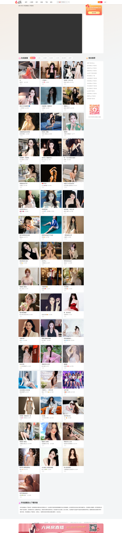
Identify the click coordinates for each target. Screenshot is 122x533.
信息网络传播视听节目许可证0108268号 (52, 524)
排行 (37, 2)
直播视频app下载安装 (92, 70)
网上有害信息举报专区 (88, 524)
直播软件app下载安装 (92, 68)
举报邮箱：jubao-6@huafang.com (77, 526)
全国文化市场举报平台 (63, 526)
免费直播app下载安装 (92, 93)
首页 (26, 2)
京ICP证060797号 (53, 522)
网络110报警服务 (48, 526)
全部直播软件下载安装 (92, 78)
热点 (22, 5)
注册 (105, 2)
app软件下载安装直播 (92, 73)
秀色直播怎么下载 (91, 75)
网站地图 (36, 527)
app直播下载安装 (91, 91)
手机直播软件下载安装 (92, 86)
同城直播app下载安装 (92, 80)
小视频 (31, 2)
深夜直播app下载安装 (92, 83)
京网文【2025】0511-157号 (76, 522)
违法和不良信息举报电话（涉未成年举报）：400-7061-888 (56, 528)
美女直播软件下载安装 (92, 88)
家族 (51, 2)
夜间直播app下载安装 (92, 65)
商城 (41, 2)
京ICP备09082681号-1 (63, 522)
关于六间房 (36, 523)
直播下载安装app (91, 63)
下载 (46, 2)
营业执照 (46, 522)
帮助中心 (36, 529)
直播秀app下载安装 (91, 96)
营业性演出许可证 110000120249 (90, 522)
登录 (100, 2)
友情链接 (36, 525)
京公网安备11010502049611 (76, 524)
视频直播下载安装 (91, 98)
